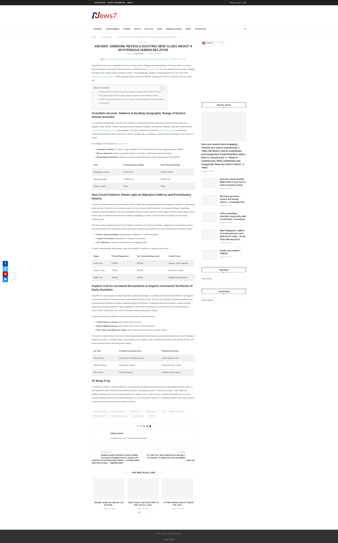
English (209, 43)
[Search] (245, 29)
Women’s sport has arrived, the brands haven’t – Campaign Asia (232, 199)
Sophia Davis (139, 54)
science (151, 416)
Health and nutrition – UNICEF (230, 252)
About (129, 2)
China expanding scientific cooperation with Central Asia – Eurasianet (233, 216)
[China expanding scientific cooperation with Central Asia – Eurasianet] (209, 217)
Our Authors (99, 2)
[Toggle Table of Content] (161, 88)
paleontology (138, 416)
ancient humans (100, 411)
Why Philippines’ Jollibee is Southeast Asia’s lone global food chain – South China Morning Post (233, 235)
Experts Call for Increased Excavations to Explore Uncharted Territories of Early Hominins (132, 99)
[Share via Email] (5, 279)
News (159, 29)
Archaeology (151, 411)
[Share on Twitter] (5, 269)
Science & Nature (174, 29)
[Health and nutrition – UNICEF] (209, 254)
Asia (163, 411)
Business (98, 29)
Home (94, 37)
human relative (100, 416)
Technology (200, 29)
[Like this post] (138, 426)
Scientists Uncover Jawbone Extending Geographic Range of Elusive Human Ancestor (130, 92)
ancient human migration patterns (104, 130)
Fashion (126, 29)
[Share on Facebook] (5, 263)
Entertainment (112, 29)
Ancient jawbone (118, 411)
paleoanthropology (119, 416)
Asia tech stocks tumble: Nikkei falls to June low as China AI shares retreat (233, 182)
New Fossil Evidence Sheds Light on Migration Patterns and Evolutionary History (129, 96)
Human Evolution (176, 411)
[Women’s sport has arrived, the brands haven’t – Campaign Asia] (209, 200)
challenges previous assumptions (104, 77)
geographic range (152, 69)
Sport (188, 29)
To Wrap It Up (105, 103)
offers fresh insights (166, 130)
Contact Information (116, 2)
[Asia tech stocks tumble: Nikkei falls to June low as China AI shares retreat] (209, 183)
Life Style (149, 29)
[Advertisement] (198, 15)
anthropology (135, 411)
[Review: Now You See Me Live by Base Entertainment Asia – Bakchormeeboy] (109, 488)
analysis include (121, 144)
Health (137, 29)
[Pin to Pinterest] (5, 274)
